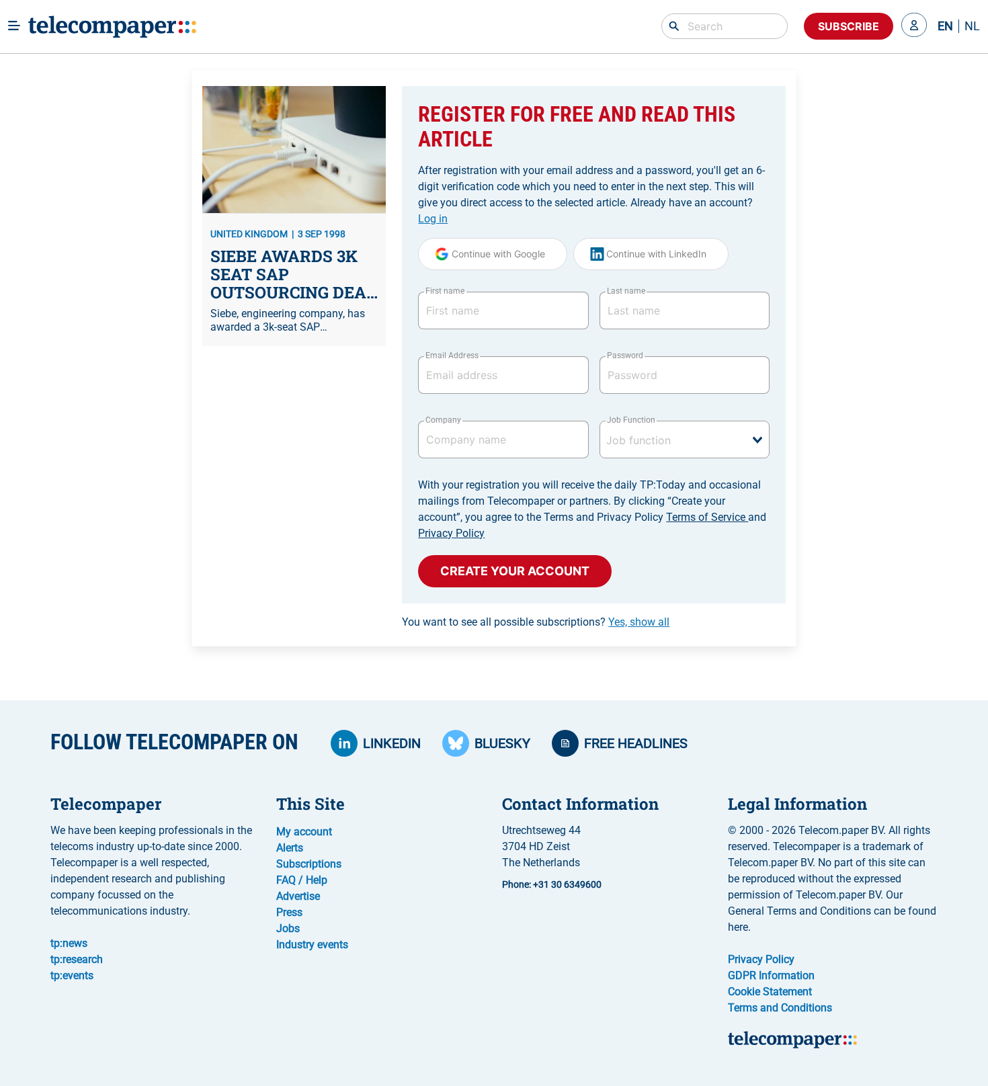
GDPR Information (771, 975)
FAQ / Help (301, 880)
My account (304, 831)
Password (625, 355)
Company (443, 420)
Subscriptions (308, 864)
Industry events (312, 944)
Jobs (288, 928)
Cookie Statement (770, 991)
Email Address (451, 355)
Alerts (289, 847)
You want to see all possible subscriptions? (535, 622)
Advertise (298, 896)
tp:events (71, 975)
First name (444, 291)
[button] (914, 26)
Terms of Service (707, 517)
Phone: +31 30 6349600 (552, 884)
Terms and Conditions (780, 1007)
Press (289, 912)
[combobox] (685, 439)
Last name (626, 291)
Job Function (631, 420)
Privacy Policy (451, 533)
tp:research (76, 959)
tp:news (68, 943)
